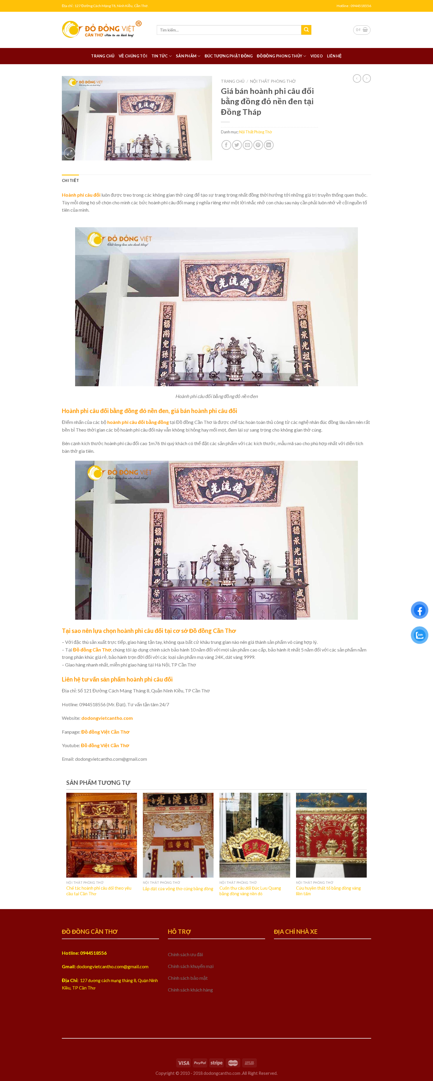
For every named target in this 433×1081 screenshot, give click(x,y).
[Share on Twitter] (237, 145)
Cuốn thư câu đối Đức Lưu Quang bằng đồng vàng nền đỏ (250, 891)
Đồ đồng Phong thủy (279, 56)
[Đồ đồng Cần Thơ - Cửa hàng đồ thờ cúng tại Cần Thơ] (105, 29)
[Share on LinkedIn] (269, 145)
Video (316, 56)
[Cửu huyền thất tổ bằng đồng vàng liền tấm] (331, 835)
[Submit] (306, 30)
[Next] (356, 836)
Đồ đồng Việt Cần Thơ (105, 732)
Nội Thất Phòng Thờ (273, 81)
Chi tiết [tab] (70, 180)
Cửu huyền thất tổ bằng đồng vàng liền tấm (328, 891)
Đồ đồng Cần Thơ (92, 649)
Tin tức (159, 56)
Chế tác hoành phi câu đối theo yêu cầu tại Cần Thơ (98, 891)
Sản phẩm (186, 56)
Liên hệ (334, 56)
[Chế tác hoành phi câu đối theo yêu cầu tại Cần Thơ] (101, 835)
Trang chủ (102, 56)
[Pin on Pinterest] (258, 145)
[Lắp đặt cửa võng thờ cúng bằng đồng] (178, 835)
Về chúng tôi (133, 56)
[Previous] (77, 836)
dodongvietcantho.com (107, 718)
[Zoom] (69, 153)
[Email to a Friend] (247, 145)
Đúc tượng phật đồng (229, 56)
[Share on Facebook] (226, 145)
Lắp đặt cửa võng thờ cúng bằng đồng (178, 888)
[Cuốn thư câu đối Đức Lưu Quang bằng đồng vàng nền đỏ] (254, 835)
